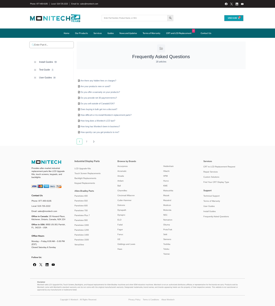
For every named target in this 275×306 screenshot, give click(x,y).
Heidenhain (168, 166)
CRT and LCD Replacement (180, 32)
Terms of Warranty (151, 33)
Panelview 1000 (81, 225)
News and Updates (128, 33)
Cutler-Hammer (124, 200)
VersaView (79, 244)
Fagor (120, 229)
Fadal (120, 224)
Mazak (166, 195)
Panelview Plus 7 (82, 215)
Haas (119, 249)
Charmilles (122, 190)
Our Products (81, 33)
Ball (119, 186)
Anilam (120, 181)
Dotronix (121, 205)
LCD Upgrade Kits (82, 168)
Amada (120, 176)
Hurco (166, 181)
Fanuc (120, 234)
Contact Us (206, 33)
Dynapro (121, 215)
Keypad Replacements (84, 183)
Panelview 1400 (81, 235)
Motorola (167, 210)
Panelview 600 (81, 205)
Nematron (167, 220)
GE (118, 239)
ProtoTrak (167, 229)
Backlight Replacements (85, 178)
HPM (165, 176)
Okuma (166, 224)
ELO (119, 220)
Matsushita (168, 190)
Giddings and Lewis (126, 244)
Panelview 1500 (81, 240)
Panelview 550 (81, 201)
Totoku (166, 249)
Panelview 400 (81, 196)
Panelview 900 (81, 220)
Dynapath (121, 210)
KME (165, 186)
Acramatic (121, 171)
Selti (165, 234)
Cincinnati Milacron (126, 195)
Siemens (167, 239)
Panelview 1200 (81, 230)
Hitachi (166, 171)
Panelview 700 (81, 210)
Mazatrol (167, 200)
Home (66, 33)
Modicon (167, 205)
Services (98, 33)
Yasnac (166, 254)
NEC (165, 215)
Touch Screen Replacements (87, 173)
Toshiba (166, 244)
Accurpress (122, 166)
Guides (110, 33)
